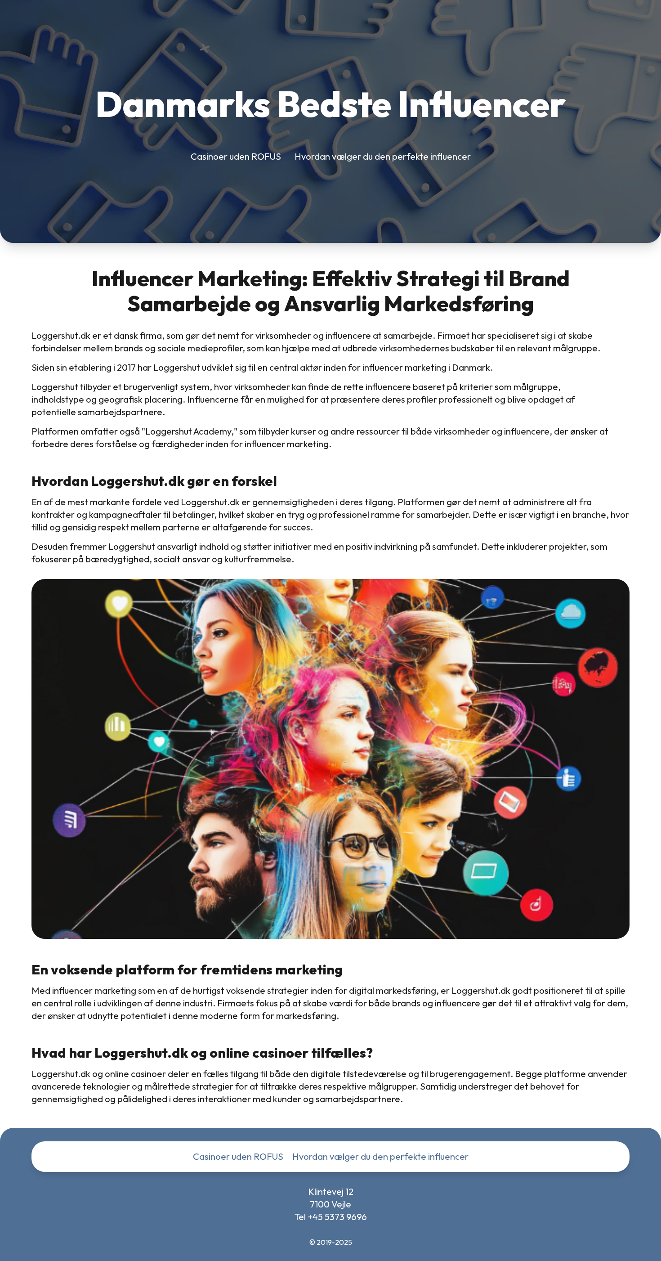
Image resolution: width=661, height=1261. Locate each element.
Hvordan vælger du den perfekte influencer (383, 156)
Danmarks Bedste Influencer (330, 103)
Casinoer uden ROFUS (236, 156)
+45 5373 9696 (337, 1216)
